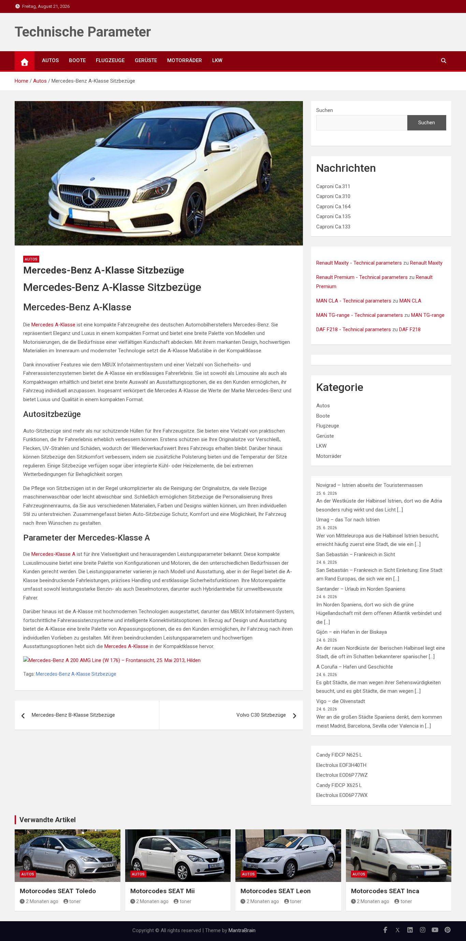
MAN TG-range (428, 315)
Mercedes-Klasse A (53, 554)
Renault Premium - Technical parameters (362, 277)
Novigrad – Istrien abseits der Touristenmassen (369, 485)
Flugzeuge (110, 60)
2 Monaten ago (42, 901)
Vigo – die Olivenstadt (340, 701)
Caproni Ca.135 (333, 216)
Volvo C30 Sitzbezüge (261, 715)
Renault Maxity (426, 263)
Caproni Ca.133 (333, 227)
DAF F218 (410, 329)
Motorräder (184, 60)
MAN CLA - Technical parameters (353, 301)
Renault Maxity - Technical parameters (359, 263)
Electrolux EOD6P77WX (341, 795)
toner (75, 901)
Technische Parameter (83, 32)
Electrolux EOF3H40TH (341, 765)
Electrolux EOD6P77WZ (342, 775)
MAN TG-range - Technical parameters (359, 315)
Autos (50, 60)
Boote (77, 60)
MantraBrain (242, 930)
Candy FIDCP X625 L (339, 785)
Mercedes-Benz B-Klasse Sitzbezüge (73, 715)
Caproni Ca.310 (333, 196)
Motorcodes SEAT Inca (385, 891)
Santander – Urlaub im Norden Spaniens (360, 589)
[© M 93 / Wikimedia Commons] (112, 660)
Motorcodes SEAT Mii (162, 891)
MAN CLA (410, 301)
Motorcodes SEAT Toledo (58, 891)
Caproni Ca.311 (333, 186)
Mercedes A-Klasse (53, 325)
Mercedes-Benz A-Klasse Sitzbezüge (76, 674)
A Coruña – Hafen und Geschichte (354, 667)
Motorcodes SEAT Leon (276, 891)
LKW (217, 60)
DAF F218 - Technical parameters (353, 329)
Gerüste (146, 60)
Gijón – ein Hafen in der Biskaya (351, 632)
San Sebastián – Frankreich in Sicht (355, 554)
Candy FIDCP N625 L (339, 755)
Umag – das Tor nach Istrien (348, 520)
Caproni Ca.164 (333, 206)
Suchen (324, 110)
